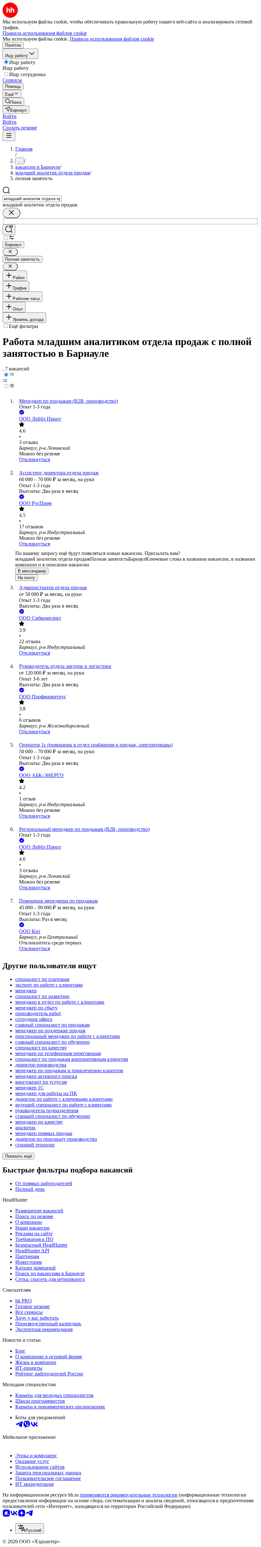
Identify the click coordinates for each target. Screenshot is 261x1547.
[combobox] (32, 198)
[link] (13, 102)
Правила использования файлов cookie (112, 39)
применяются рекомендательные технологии (129, 1495)
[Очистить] (11, 213)
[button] (10, 116)
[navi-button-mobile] (9, 136)
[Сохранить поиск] (9, 230)
